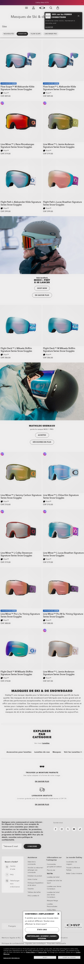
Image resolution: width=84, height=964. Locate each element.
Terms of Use (42, 952)
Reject (45, 957)
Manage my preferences (12, 958)
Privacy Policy (30, 952)
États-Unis (42, 930)
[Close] (58, 914)
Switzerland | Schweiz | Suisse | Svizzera (42, 937)
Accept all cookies (69, 957)
